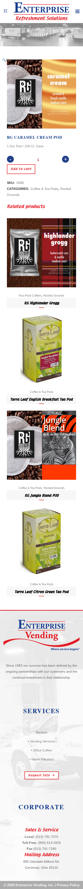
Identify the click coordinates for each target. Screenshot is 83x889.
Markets (41, 732)
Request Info (39, 775)
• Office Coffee (41, 750)
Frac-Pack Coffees (30, 295)
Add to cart (21, 169)
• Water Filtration (42, 759)
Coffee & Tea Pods (44, 189)
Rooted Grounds (54, 295)
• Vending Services (41, 741)
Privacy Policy (68, 885)
